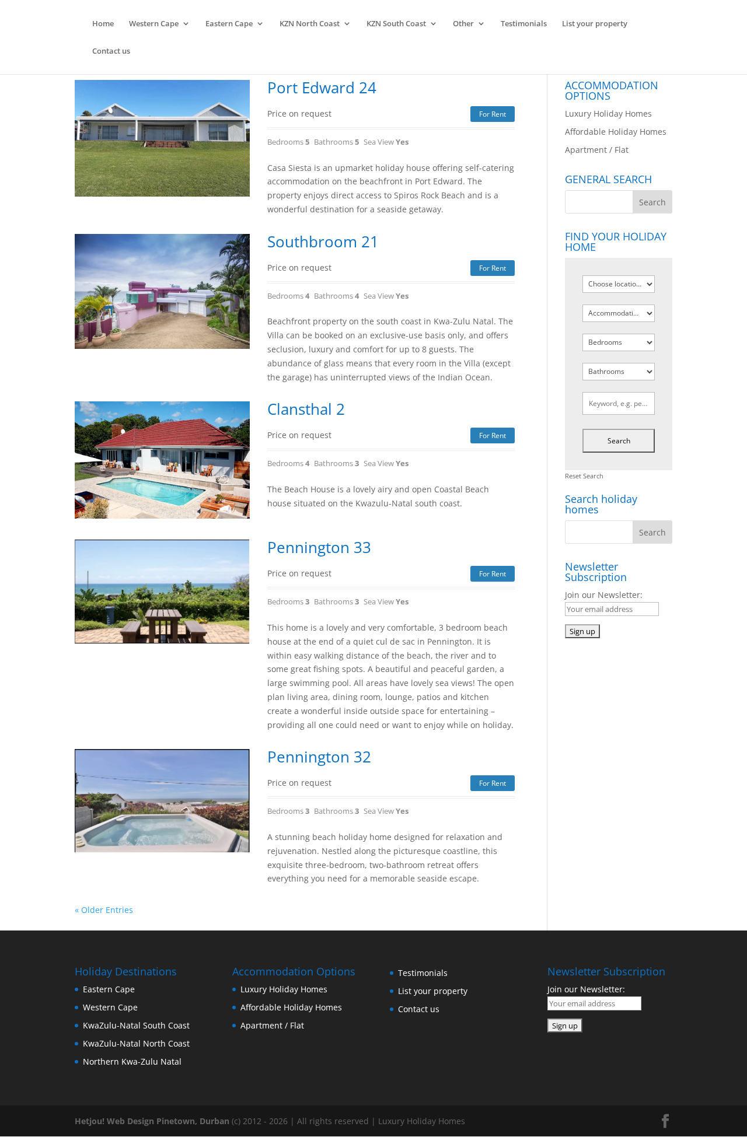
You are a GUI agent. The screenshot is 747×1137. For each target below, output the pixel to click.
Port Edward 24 (321, 87)
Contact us (111, 51)
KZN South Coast (396, 24)
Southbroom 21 (323, 241)
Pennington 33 (319, 547)
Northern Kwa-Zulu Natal (132, 1061)
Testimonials (524, 24)
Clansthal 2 (306, 408)
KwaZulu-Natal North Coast (136, 1043)
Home (103, 24)
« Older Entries (104, 909)
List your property (594, 24)
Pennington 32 (319, 756)
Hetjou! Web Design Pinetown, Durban (152, 1120)
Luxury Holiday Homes (608, 113)
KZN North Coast (310, 24)
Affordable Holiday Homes (615, 131)
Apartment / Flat (597, 149)
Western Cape (154, 24)
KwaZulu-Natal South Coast (136, 1025)
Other (463, 24)
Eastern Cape (229, 24)
